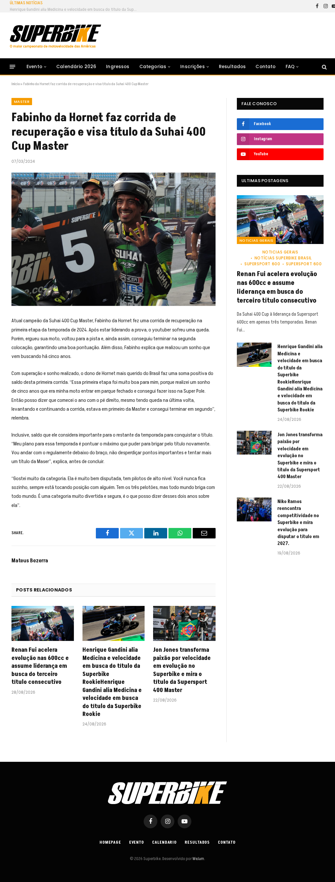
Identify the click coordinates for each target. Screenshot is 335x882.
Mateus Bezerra (29, 560)
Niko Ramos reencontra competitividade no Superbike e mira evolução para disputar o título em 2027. (298, 522)
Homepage (110, 842)
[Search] (324, 66)
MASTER (21, 101)
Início (15, 84)
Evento (34, 67)
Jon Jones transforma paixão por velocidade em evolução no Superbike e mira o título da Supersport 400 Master (182, 670)
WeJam (198, 859)
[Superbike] (55, 36)
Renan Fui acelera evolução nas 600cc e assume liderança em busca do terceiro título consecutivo (40, 666)
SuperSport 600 (262, 264)
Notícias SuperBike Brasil (283, 258)
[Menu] (12, 66)
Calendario (164, 842)
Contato (265, 67)
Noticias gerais (256, 240)
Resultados (232, 67)
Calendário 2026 (76, 67)
